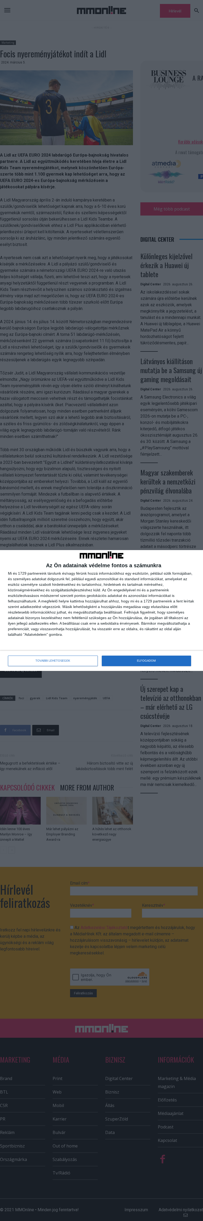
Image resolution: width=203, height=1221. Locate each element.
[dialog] (101, 610)
